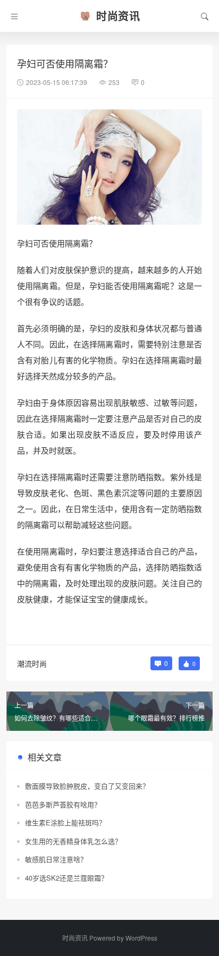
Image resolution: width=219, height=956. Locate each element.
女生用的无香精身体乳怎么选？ (73, 841)
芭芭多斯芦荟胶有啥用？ (63, 804)
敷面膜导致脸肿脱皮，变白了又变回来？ (87, 786)
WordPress (141, 937)
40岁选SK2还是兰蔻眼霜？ (66, 878)
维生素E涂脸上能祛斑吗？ (65, 822)
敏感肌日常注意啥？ (56, 859)
